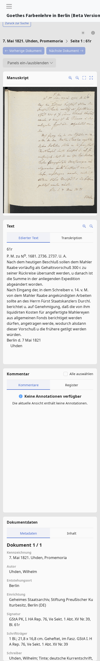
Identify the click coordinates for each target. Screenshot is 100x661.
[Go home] (91, 77)
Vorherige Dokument (25, 50)
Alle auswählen (81, 374)
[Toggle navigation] (9, 6)
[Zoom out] (77, 77)
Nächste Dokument (64, 50)
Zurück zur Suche (17, 23)
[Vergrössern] (84, 226)
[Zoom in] (70, 77)
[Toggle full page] (84, 77)
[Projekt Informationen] (93, 33)
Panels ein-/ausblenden (28, 62)
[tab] (28, 238)
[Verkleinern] (91, 226)
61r (10, 249)
